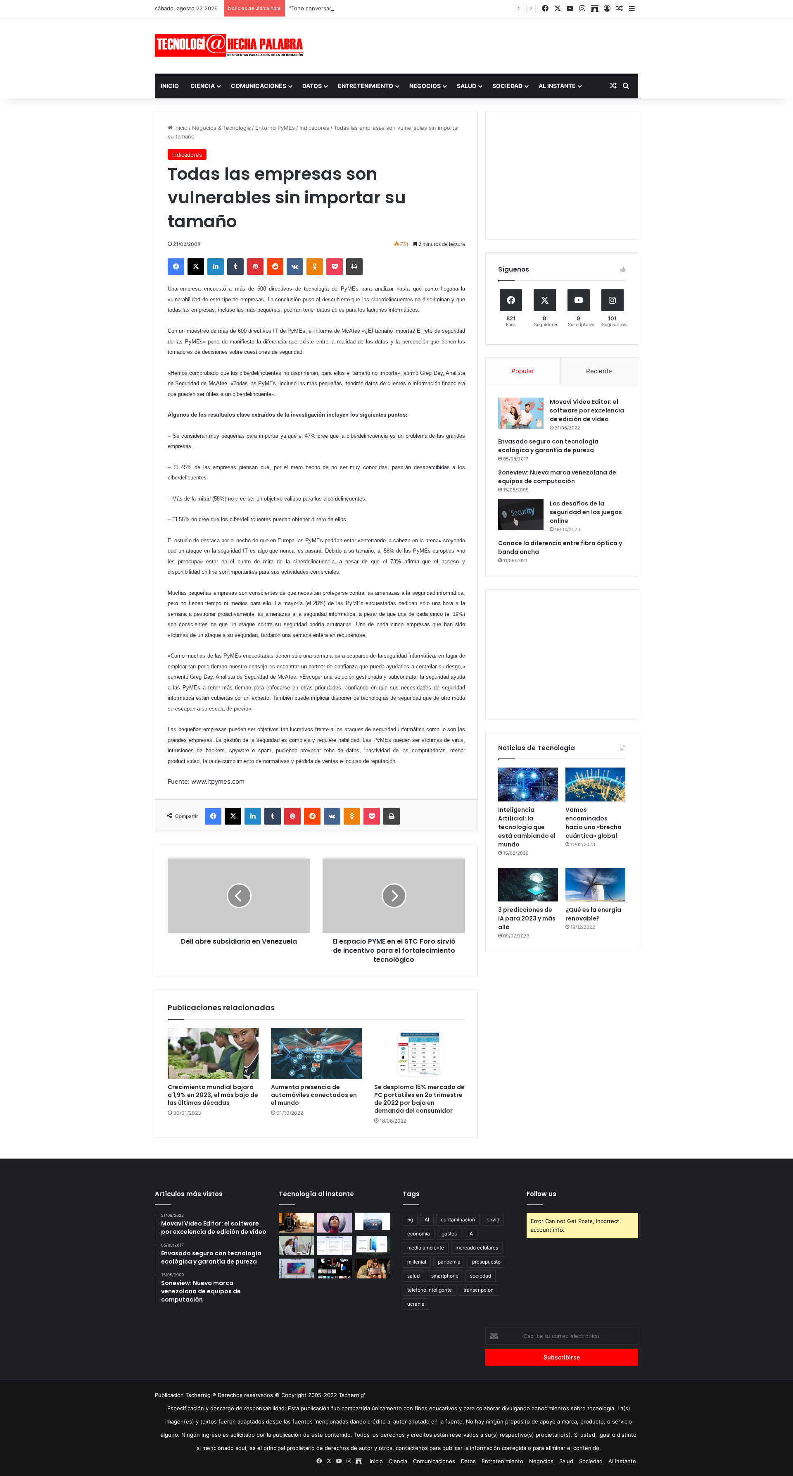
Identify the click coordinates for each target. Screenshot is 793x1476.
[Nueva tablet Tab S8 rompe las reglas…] (372, 1268)
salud (413, 1276)
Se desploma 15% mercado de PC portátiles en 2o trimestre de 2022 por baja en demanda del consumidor (419, 1099)
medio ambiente (425, 1248)
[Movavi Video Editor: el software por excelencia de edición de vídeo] (521, 413)
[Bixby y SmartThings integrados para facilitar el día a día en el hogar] (334, 1246)
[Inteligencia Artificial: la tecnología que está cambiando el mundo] (528, 784)
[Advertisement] (479, 44)
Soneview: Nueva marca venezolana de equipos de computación (557, 476)
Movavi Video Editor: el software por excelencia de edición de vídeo (587, 410)
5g (410, 1219)
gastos (449, 1233)
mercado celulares (477, 1248)
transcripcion (478, 1290)
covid (493, 1219)
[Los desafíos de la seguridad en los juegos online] (521, 514)
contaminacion (458, 1219)
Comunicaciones (258, 85)
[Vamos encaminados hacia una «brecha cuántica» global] (595, 784)
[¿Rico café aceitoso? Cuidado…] (296, 1223)
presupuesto (486, 1262)
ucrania (416, 1304)
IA (470, 1233)
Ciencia (202, 85)
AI (427, 1219)
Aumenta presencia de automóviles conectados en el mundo (314, 1095)
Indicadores (314, 127)
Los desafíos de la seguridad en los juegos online (586, 512)
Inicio (170, 85)
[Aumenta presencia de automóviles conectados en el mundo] (316, 1053)
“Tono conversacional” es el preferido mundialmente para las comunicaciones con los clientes (409, 8)
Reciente (599, 371)
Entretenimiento (365, 85)
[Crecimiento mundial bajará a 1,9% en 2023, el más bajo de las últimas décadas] (213, 1053)
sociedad (480, 1276)
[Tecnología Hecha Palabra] (231, 45)
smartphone (444, 1276)
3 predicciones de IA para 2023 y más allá (527, 918)
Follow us (541, 1194)
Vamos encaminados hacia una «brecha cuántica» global (593, 823)
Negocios (425, 85)
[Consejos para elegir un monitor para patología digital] (296, 1246)
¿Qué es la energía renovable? (593, 914)
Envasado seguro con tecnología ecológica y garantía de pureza (548, 445)
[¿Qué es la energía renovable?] (595, 885)
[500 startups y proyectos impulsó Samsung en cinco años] (334, 1268)
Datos (312, 85)
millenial (416, 1262)
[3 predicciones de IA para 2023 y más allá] (528, 885)
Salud (466, 85)
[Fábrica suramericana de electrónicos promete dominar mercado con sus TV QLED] (296, 1268)
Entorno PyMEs (275, 127)
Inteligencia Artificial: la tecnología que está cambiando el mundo (527, 827)
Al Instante (557, 85)
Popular (522, 371)
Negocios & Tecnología (221, 127)
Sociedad (507, 85)
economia (418, 1233)
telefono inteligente (429, 1290)
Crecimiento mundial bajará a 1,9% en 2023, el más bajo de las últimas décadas (213, 1095)
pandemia (449, 1262)
